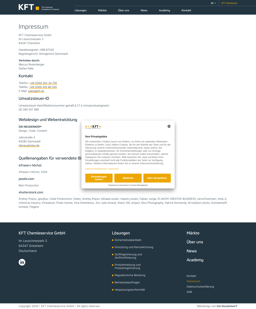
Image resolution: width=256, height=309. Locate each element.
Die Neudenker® (227, 306)
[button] (213, 3)
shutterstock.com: (31, 192)
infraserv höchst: (30, 165)
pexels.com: (26, 179)
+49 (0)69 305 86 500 (43, 87)
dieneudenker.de (29, 145)
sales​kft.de (36, 91)
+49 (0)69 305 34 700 (43, 83)
